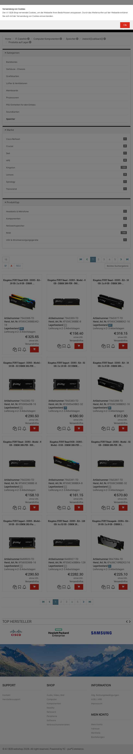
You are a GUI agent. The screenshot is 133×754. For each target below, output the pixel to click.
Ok (125, 25)
